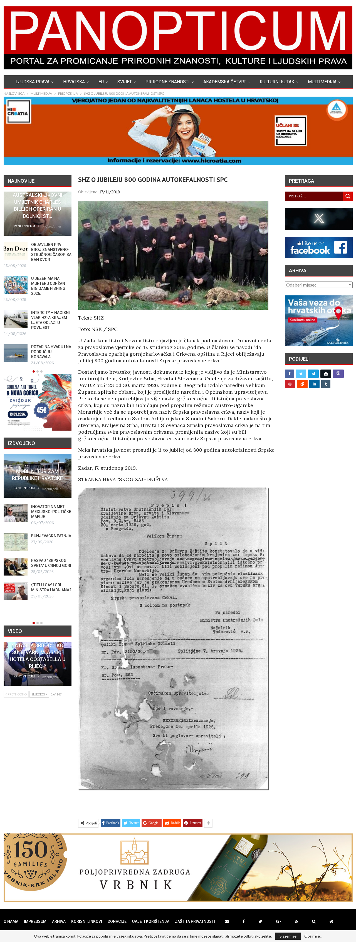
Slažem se (288, 936)
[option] (37, 279)
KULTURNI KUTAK (277, 81)
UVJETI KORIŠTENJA (150, 921)
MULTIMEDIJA (322, 81)
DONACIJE (117, 921)
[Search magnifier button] (348, 196)
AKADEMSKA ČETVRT (224, 81)
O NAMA (11, 921)
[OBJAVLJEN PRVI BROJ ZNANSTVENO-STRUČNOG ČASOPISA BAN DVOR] (16, 251)
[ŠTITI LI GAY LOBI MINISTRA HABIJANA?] (16, 591)
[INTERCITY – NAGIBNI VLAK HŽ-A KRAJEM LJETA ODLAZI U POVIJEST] (16, 319)
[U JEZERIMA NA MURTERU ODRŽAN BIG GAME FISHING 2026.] (16, 285)
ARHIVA (59, 921)
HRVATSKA (74, 81)
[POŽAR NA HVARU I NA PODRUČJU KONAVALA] (16, 353)
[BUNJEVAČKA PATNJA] (16, 542)
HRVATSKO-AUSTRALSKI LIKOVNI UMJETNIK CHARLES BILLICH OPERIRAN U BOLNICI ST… (37, 202)
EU (101, 81)
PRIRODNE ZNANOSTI (167, 81)
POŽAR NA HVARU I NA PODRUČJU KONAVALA (51, 352)
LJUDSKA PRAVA (33, 81)
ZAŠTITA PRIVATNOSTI (195, 921)
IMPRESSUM (35, 921)
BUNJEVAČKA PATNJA (51, 536)
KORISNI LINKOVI (86, 921)
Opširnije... (313, 936)
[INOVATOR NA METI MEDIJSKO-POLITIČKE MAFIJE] (16, 513)
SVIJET (124, 81)
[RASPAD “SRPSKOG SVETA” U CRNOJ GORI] (16, 567)
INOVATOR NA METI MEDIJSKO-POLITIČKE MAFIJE (51, 511)
